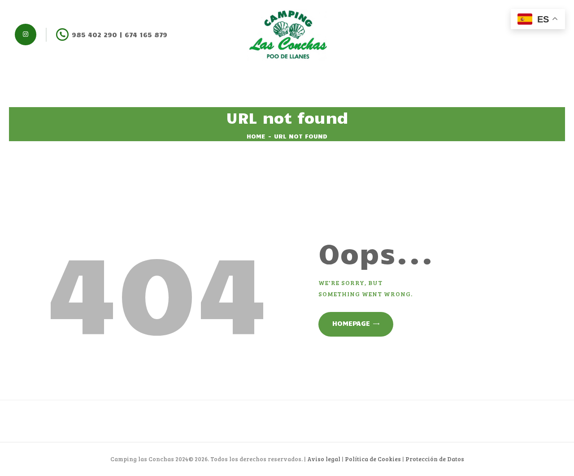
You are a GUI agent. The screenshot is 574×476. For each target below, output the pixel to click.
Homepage (351, 323)
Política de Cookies (373, 459)
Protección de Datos (434, 459)
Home (256, 136)
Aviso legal (323, 459)
